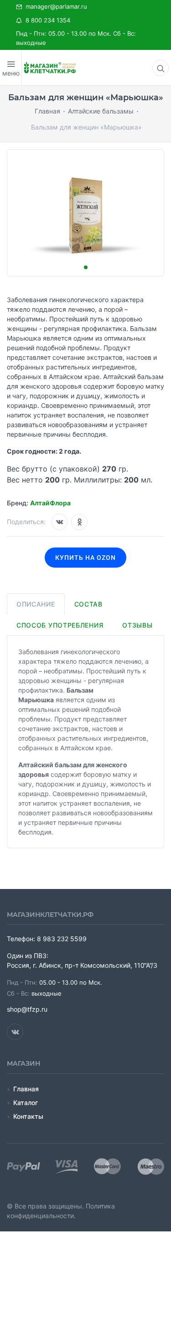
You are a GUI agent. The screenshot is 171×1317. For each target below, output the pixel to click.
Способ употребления (59, 625)
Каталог (25, 1102)
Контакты (28, 1116)
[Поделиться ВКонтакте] (59, 522)
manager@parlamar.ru (54, 6)
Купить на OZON (85, 557)
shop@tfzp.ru (27, 1009)
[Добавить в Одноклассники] (79, 522)
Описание (35, 604)
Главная (26, 1089)
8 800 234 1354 (46, 20)
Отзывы (137, 625)
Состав (88, 604)
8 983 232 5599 (62, 939)
